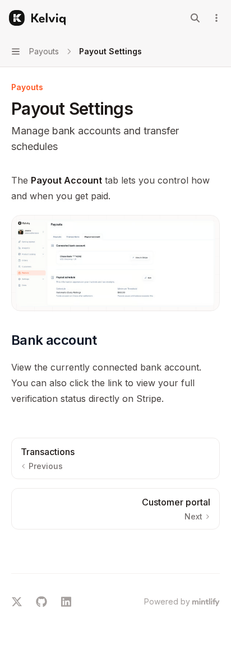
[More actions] (216, 18)
